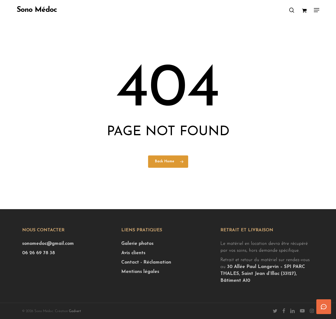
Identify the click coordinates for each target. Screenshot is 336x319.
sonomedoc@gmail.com (48, 243)
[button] (316, 10)
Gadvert (75, 311)
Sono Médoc (37, 10)
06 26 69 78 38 (38, 253)
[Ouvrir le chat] (323, 306)
